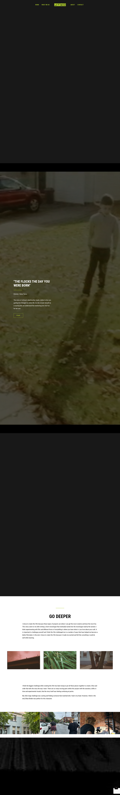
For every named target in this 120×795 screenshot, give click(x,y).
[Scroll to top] (116, 787)
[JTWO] (60, 4)
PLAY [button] (18, 315)
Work (37, 5)
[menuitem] (37, 5)
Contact (80, 5)
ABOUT (72, 5)
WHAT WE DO (46, 5)
